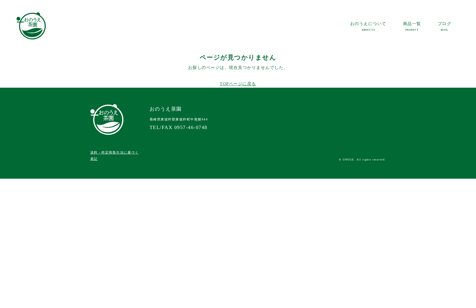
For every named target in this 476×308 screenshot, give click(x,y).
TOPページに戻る (238, 84)
